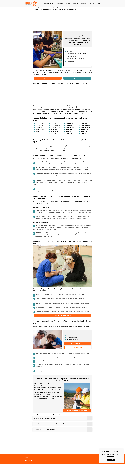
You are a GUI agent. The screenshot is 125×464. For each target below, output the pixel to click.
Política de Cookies (28, 460)
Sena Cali (53, 123)
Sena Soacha (84, 129)
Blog (99, 3)
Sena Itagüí (69, 125)
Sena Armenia (39, 127)
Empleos (83, 3)
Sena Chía (54, 129)
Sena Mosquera (70, 131)
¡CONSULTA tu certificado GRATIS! (77, 410)
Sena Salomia (84, 123)
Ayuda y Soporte (91, 3)
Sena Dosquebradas (56, 133)
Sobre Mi (26, 456)
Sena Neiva (69, 133)
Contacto (26, 461)
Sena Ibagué (69, 123)
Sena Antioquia (40, 125)
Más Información (110, 456)
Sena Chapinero (55, 127)
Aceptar (111, 459)
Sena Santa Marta (85, 125)
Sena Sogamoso (85, 127)
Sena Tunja (84, 133)
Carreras (68, 3)
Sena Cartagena (55, 125)
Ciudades (75, 3)
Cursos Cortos (59, 3)
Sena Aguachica (40, 123)
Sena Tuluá (84, 131)
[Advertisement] (62, 20)
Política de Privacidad (28, 458)
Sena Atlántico (40, 129)
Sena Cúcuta (54, 131)
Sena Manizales (70, 127)
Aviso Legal (26, 457)
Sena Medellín (69, 129)
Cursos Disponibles (48, 3)
